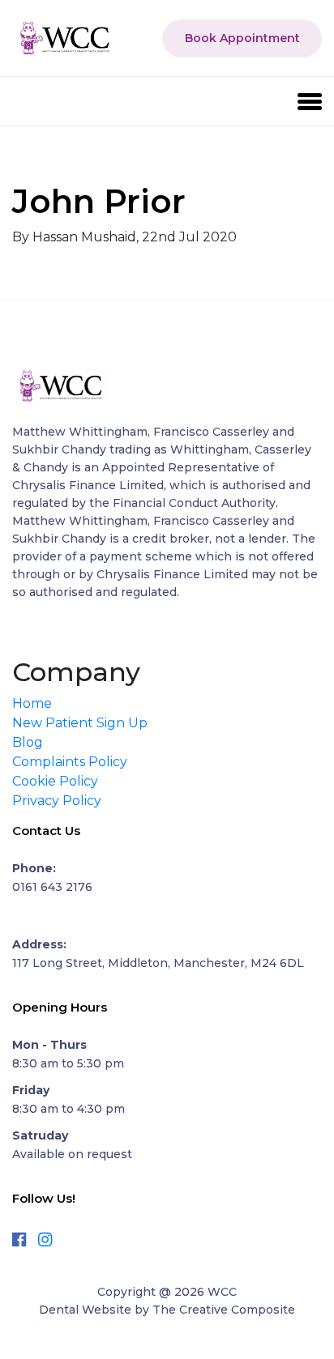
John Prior (99, 201)
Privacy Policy (56, 800)
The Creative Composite (223, 1309)
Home (32, 703)
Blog (27, 742)
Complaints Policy (69, 761)
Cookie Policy (55, 781)
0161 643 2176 (52, 887)
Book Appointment (242, 38)
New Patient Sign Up (80, 723)
